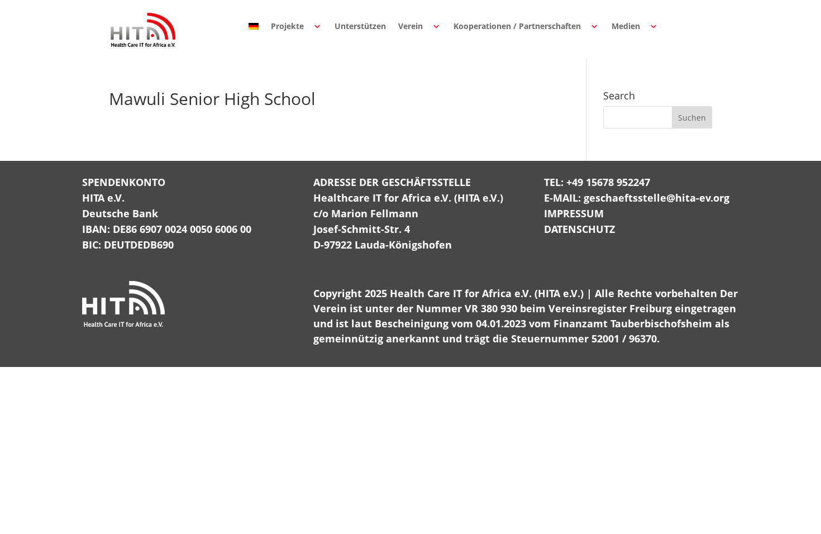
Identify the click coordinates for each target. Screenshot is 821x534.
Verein (410, 26)
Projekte (287, 26)
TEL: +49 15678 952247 (597, 182)
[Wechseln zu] (254, 26)
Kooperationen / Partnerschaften (517, 26)
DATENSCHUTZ (579, 229)
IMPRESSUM (574, 213)
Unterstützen (360, 26)
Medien (626, 26)
